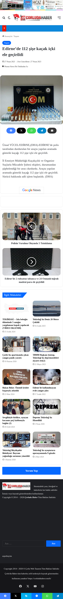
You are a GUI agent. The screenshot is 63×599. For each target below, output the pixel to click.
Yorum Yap (31, 470)
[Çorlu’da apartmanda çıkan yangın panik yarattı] (16, 344)
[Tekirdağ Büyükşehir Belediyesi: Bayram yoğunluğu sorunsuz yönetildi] (16, 439)
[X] (21, 131)
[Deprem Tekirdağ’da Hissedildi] (47, 407)
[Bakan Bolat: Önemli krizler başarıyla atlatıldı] (16, 377)
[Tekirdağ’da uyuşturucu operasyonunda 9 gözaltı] (47, 439)
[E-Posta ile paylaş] (52, 131)
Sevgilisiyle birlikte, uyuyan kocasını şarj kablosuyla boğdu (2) (15, 420)
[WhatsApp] (31, 131)
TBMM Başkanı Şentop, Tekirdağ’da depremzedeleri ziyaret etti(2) (46, 358)
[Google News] (31, 190)
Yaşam (16, 36)
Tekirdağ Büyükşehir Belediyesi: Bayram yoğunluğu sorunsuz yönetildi (16, 453)
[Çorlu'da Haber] (32, 17)
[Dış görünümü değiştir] (9, 18)
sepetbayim (7, 556)
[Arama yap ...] (3, 18)
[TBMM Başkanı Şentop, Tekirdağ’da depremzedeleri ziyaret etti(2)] (47, 344)
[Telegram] (41, 131)
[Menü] (59, 18)
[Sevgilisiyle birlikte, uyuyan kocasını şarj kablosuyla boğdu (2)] (16, 407)
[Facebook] (11, 131)
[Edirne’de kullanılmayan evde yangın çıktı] (47, 377)
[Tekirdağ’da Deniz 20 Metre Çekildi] (47, 308)
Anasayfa (8, 36)
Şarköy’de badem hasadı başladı (21, 28)
